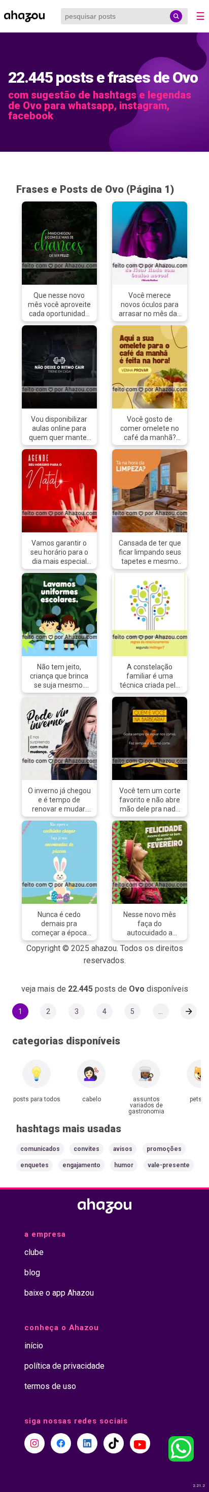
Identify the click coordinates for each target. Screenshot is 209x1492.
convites (86, 1148)
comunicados (40, 1148)
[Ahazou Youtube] (140, 1443)
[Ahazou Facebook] (61, 1443)
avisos (122, 1148)
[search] (176, 16)
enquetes (34, 1165)
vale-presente (169, 1165)
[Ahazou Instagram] (34, 1443)
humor (123, 1165)
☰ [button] (200, 16)
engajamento (81, 1165)
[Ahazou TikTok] (113, 1443)
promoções (164, 1148)
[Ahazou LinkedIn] (87, 1443)
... (160, 1011)
